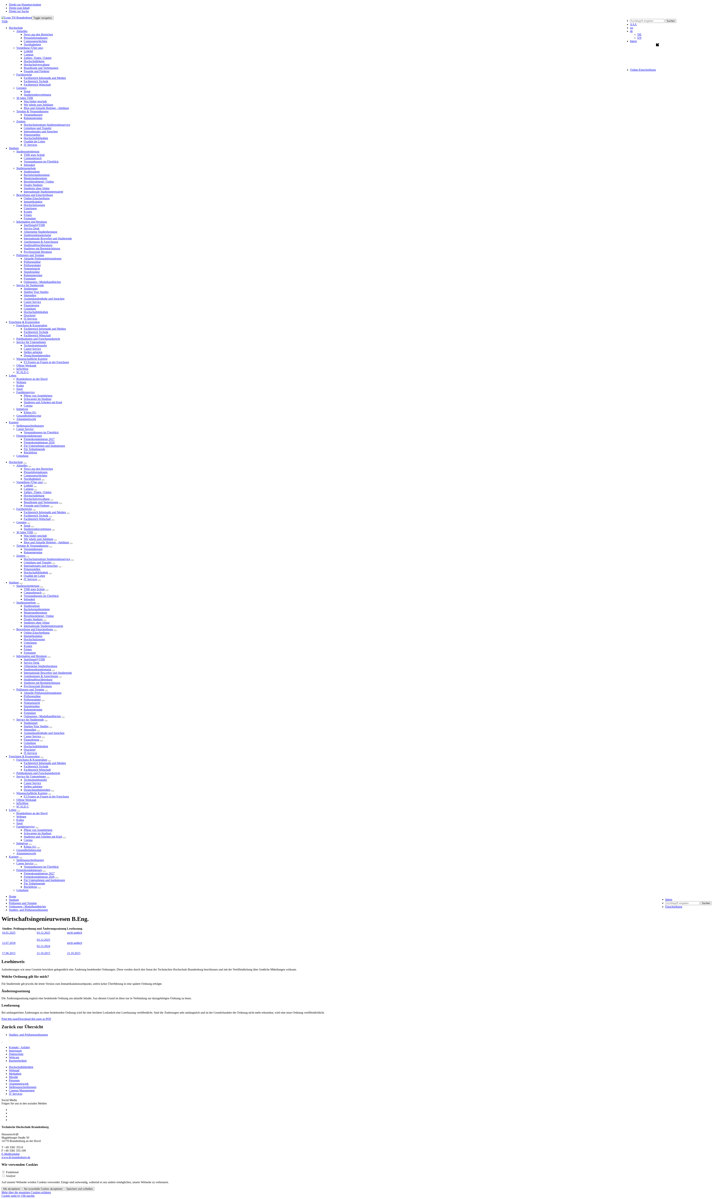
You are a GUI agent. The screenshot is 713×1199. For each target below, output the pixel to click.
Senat (27, 91)
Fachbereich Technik (36, 81)
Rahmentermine (33, 118)
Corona (28, 405)
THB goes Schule (34, 154)
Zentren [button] (20, 121)
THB (4, 21)
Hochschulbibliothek (36, 138)
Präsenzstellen (32, 134)
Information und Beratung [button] (31, 221)
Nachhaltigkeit (32, 44)
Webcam (14, 1057)
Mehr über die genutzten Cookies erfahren (26, 1192)
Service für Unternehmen (31, 776)
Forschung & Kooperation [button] (24, 322)
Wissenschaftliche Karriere (32, 793)
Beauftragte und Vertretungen (41, 67)
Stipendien (30, 295)
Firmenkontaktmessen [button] (29, 435)
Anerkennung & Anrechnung (41, 241)
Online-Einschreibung (37, 198)
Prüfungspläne (32, 261)
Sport (19, 389)
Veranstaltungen (33, 114)
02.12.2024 (43, 946)
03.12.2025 (43, 932)
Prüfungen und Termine (30, 689)
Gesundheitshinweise (28, 415)
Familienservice (25, 826)
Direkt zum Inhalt (19, 7)
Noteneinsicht (32, 268)
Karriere (14, 856)
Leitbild (28, 51)
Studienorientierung (27, 585)
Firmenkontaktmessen (29, 870)
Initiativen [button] (22, 409)
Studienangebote (26, 602)
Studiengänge (32, 171)
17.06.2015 (8, 953)
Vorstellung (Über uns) (29, 482)
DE (639, 34)
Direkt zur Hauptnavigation (25, 4)
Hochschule (16, 462)
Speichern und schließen (79, 1188)
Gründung (30, 308)
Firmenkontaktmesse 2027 (39, 439)
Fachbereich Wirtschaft (37, 84)
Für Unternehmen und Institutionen (44, 445)
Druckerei (29, 315)
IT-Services (30, 318)
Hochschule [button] (16, 27)
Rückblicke (30, 452)
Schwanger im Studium (37, 399)
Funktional (12, 1172)
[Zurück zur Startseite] (16, 17)
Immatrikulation (33, 201)
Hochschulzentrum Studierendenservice (47, 124)
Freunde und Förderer (36, 71)
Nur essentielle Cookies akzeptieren (43, 1188)
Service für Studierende (30, 719)
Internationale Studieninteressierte (43, 191)
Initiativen (22, 843)
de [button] (631, 31)
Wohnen (21, 382)
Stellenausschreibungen (30, 425)
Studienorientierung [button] (27, 151)
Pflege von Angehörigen (38, 395)
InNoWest (22, 368)
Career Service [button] (25, 429)
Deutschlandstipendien (37, 355)
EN (639, 37)
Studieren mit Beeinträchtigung (42, 248)
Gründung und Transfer (37, 128)
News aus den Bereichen (38, 34)
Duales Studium (33, 185)
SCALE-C (22, 372)
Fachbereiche (24, 509)
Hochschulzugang (34, 205)
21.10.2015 (43, 953)
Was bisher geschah (35, 101)
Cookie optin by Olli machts (18, 1195)
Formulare (30, 218)
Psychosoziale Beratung (38, 251)
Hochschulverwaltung (37, 64)
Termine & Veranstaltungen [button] (32, 111)
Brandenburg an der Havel (32, 378)
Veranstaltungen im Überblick (41, 161)
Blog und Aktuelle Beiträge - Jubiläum (46, 108)
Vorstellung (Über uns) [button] (29, 47)
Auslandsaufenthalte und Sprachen (44, 298)
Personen (14, 1080)
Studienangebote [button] (26, 168)
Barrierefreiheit (18, 1060)
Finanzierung (31, 305)
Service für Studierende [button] (30, 285)
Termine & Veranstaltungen (32, 545)
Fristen (28, 215)
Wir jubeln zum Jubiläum (38, 104)
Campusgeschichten (35, 41)
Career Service (32, 302)
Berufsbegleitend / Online (39, 181)
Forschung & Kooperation (24, 756)
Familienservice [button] (25, 392)
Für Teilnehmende (34, 449)
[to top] (1, 1041)
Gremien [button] (21, 88)
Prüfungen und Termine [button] (30, 255)
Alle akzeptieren (11, 1188)
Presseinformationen (36, 37)
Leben (12, 809)
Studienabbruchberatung (38, 245)
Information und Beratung (31, 656)
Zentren (20, 555)
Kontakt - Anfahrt (19, 1047)
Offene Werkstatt (26, 365)
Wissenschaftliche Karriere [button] (32, 358)
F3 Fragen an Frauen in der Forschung (46, 362)
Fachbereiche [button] (24, 74)
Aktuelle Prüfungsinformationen (42, 258)
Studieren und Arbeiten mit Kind (43, 402)
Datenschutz (16, 1054)
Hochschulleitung (34, 61)
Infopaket (29, 164)
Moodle (13, 1077)
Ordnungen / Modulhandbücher (42, 281)
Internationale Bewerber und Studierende (48, 238)
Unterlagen (30, 208)
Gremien (21, 522)
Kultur (20, 385)
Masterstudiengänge (35, 178)
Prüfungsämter (32, 265)
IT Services (30, 144)
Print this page (9, 1018)
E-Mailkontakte (10, 1154)
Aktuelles (21, 465)
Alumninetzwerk (26, 419)
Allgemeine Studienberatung (40, 231)
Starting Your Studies (36, 292)
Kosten (28, 211)
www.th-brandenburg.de (15, 1157)
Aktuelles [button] (21, 31)
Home (12, 896)
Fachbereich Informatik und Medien (45, 78)
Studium (14, 582)
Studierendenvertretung (37, 94)
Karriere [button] (14, 422)
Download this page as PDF (34, 1018)
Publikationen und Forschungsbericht (38, 338)
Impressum (15, 1050)
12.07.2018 (8, 942)
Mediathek (15, 1073)
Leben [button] (12, 375)
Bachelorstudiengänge (37, 174)
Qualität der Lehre (34, 141)
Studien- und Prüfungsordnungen (28, 909)
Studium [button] (14, 148)
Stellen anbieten (33, 352)
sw (631, 27)
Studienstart (31, 288)
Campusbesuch (33, 158)
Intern (633, 41)
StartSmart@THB (34, 225)
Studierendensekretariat (37, 235)
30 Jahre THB (24, 532)
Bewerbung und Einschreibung (34, 629)
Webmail (14, 1070)
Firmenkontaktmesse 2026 (39, 442)
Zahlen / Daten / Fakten (37, 57)
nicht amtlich (74, 932)
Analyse (10, 1175)
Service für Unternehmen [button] (31, 342)
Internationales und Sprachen (41, 131)
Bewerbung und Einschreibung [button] (34, 195)
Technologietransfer (35, 345)
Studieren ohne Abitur (37, 188)
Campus (28, 54)
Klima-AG (30, 412)
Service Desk (31, 228)
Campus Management (22, 1090)
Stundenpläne (32, 271)
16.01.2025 (8, 932)
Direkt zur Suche (19, 11)
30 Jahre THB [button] (24, 98)
